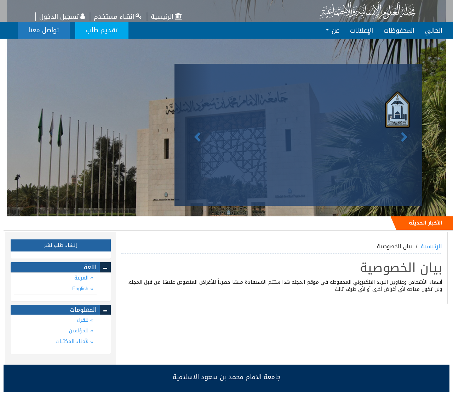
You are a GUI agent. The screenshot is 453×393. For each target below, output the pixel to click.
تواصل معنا (43, 30)
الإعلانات (361, 30)
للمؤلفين (79, 331)
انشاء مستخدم (114, 16)
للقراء (83, 320)
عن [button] (334, 30)
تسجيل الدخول (59, 16)
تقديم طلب (102, 30)
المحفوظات (399, 30)
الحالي (433, 30)
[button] (193, 135)
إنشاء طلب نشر (60, 245)
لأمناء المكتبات (73, 341)
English (81, 288)
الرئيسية (162, 16)
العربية (82, 278)
